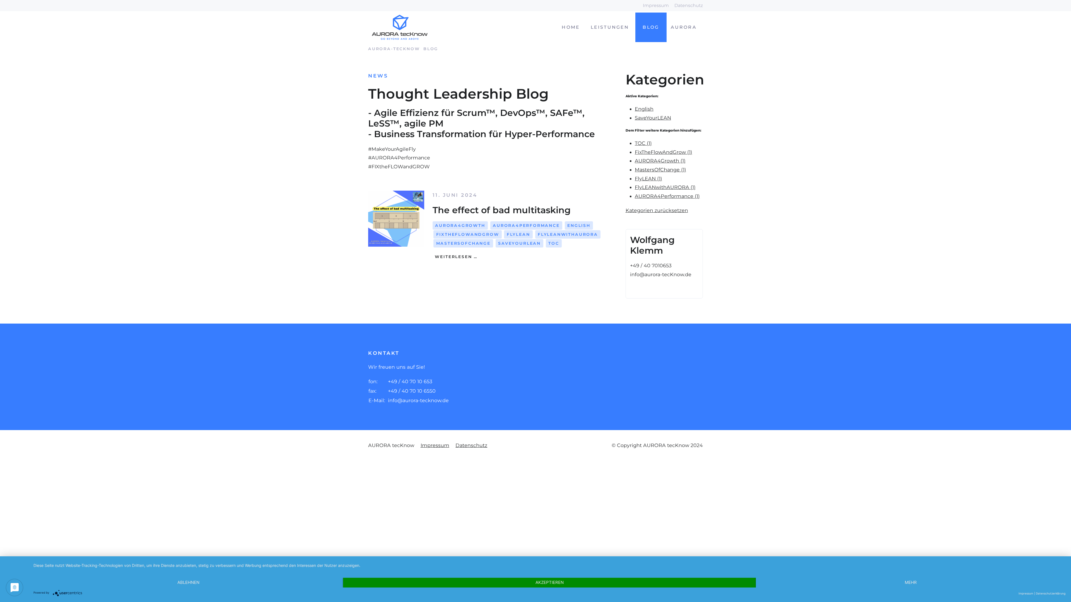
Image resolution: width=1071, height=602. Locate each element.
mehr (911, 582)
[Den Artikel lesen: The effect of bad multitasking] (396, 219)
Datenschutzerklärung (1050, 593)
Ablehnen (188, 582)
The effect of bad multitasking (502, 210)
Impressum (656, 5)
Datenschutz (688, 5)
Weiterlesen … (455, 256)
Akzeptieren (550, 582)
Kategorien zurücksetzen (657, 210)
